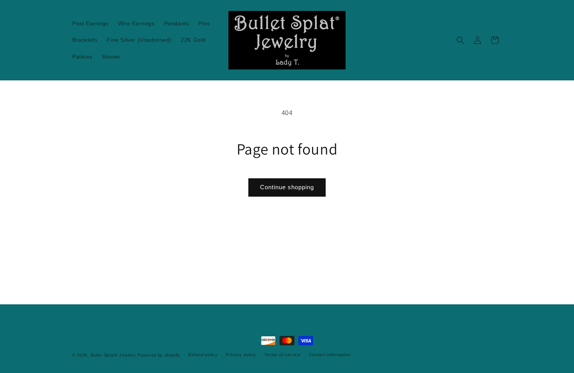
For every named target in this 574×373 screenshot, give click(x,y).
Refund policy (202, 354)
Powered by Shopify (158, 355)
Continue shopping (287, 187)
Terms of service (282, 354)
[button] (460, 40)
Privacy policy (241, 354)
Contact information (330, 354)
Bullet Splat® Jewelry (113, 355)
